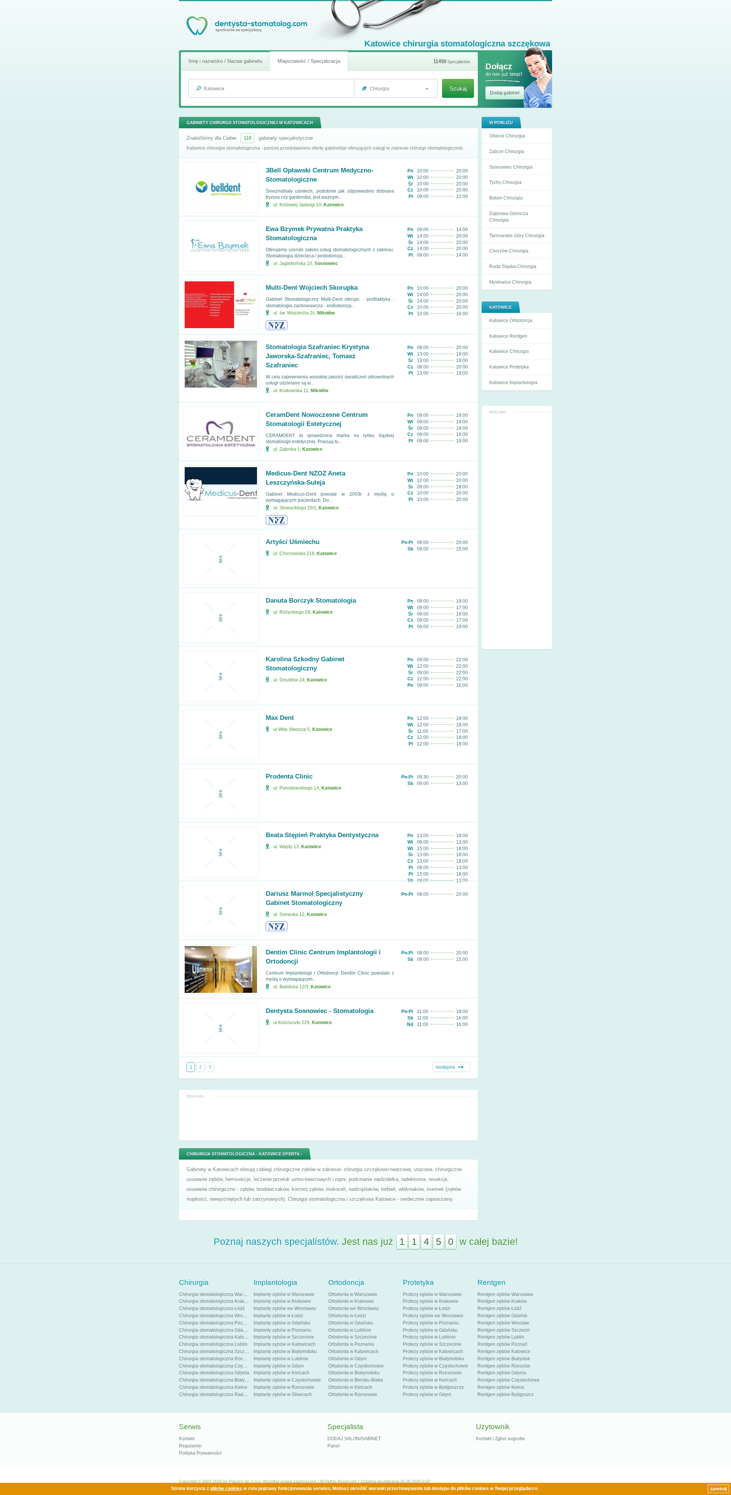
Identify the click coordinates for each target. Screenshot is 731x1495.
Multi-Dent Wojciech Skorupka (312, 287)
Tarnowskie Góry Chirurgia (516, 235)
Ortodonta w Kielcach (350, 1387)
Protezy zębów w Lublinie (429, 1337)
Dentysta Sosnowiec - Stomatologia (319, 1011)
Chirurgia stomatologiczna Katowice (216, 1337)
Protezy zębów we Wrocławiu (433, 1315)
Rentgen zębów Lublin (500, 1337)
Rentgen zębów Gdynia (501, 1372)
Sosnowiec (326, 263)
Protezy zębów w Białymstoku (433, 1358)
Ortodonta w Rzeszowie (352, 1394)
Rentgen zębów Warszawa (505, 1294)
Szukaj (458, 88)
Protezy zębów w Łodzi (426, 1308)
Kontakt (187, 1438)
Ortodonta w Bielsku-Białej (355, 1380)
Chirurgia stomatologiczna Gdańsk (215, 1330)
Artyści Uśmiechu (292, 542)
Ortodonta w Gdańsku (350, 1323)
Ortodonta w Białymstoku (354, 1372)
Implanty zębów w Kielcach (282, 1372)
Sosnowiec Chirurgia (511, 167)
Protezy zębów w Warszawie (432, 1294)
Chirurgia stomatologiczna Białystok (216, 1380)
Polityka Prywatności (200, 1453)
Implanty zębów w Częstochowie (287, 1380)
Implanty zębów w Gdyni (279, 1366)
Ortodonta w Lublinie (349, 1330)
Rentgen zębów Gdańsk (502, 1315)
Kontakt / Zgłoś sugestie (500, 1438)
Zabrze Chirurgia (506, 151)
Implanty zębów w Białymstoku (285, 1351)
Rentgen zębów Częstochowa (508, 1380)
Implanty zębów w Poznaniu (282, 1330)
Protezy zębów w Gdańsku (430, 1330)
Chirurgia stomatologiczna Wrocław (215, 1315)
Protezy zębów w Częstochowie (435, 1366)
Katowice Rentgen (508, 336)
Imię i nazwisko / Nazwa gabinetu (225, 61)
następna (445, 1067)
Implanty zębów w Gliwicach (283, 1394)
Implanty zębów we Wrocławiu (285, 1308)
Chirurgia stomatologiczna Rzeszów (216, 1358)
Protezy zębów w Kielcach (430, 1380)
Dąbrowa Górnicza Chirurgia (508, 217)
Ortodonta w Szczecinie (352, 1337)
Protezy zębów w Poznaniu (431, 1323)
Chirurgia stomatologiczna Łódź (212, 1308)
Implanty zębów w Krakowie (282, 1301)
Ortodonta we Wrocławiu (353, 1308)
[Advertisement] (517, 530)
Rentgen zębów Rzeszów (503, 1366)
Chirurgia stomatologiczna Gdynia (214, 1372)
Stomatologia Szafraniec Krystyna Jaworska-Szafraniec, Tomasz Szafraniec (317, 356)
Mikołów (326, 313)
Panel (333, 1446)
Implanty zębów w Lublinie (281, 1358)
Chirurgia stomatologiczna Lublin (213, 1344)
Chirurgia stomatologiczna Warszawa (217, 1294)
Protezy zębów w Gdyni (427, 1394)
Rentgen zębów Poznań (502, 1344)
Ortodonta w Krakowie (351, 1301)
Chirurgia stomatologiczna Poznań (215, 1323)
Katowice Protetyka (509, 367)
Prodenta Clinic (289, 776)
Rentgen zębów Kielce (500, 1387)
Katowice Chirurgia (509, 351)
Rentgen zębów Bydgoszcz (505, 1394)
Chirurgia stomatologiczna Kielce (213, 1387)
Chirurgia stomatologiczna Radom (214, 1394)
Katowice (334, 204)
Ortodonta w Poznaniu (351, 1344)
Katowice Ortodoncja (510, 320)
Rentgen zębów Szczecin (503, 1330)
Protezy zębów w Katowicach (433, 1351)
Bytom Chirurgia (506, 198)
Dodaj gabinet (504, 93)
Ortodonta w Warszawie (352, 1294)
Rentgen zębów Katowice (503, 1351)
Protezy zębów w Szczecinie (432, 1344)
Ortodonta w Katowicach (353, 1351)
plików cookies (226, 1488)
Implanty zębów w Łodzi (278, 1315)
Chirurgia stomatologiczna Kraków (214, 1301)
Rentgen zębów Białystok (503, 1358)
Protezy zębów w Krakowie (430, 1301)
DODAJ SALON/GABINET (354, 1438)
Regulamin (190, 1446)
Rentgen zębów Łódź (499, 1308)
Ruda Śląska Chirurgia (512, 266)
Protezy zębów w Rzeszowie (432, 1372)
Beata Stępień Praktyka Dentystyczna (322, 835)
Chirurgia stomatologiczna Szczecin (216, 1351)
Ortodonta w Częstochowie (356, 1366)
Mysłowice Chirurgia (510, 282)
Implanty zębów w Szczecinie (284, 1337)
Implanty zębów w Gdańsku (282, 1323)
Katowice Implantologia (513, 382)
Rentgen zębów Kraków (502, 1301)
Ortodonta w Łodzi (347, 1315)
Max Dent (280, 717)
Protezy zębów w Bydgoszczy (433, 1387)
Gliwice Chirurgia (507, 136)
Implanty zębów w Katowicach (285, 1344)
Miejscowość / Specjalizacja (309, 61)
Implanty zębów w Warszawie (284, 1294)
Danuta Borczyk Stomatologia (311, 600)
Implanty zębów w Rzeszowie (284, 1387)
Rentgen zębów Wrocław (503, 1323)
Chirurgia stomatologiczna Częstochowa (221, 1366)
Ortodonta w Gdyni (347, 1358)
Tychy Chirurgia (505, 182)
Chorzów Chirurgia (508, 251)
